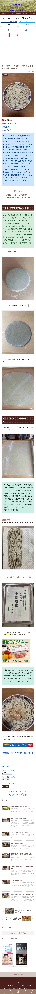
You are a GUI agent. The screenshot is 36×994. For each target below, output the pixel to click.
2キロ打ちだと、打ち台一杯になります (18, 198)
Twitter (9, 985)
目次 (15, 191)
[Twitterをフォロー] (27, 24)
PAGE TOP (19, 974)
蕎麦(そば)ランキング (8, 123)
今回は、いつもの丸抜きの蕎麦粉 (17, 195)
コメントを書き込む (18, 933)
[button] (32, 493)
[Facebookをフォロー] (9, 30)
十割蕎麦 (5, 786)
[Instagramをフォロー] (27, 30)
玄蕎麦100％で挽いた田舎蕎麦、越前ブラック (17, 753)
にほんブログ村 (7, 130)
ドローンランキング (8, 777)
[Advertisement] (18, 51)
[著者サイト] (9, 24)
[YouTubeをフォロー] (18, 35)
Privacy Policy (26, 985)
